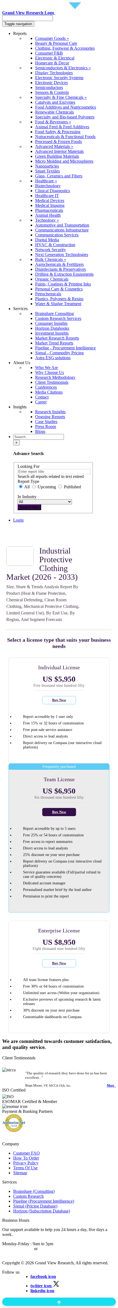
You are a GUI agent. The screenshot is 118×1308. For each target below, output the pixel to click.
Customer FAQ (26, 1153)
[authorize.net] (15, 1130)
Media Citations (49, 392)
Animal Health (48, 215)
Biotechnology (48, 185)
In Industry (27, 496)
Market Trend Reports (54, 343)
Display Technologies (54, 72)
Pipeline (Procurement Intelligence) (43, 1201)
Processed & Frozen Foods (58, 141)
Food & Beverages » (53, 122)
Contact (42, 397)
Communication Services (56, 235)
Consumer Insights (51, 323)
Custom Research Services (58, 318)
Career (41, 402)
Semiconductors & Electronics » (63, 68)
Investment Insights (52, 333)
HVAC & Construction (55, 244)
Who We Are (46, 367)
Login (18, 520)
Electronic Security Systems (59, 77)
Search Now (29, 507)
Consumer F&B (49, 53)
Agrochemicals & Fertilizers (59, 264)
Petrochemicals (48, 294)
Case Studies (46, 421)
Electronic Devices (51, 82)
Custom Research (28, 1196)
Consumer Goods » (52, 38)
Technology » (47, 220)
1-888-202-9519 (53, 1248)
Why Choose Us (49, 372)
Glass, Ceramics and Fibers (58, 176)
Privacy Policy (25, 1163)
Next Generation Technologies (61, 254)
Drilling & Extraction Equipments (64, 274)
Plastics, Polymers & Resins (59, 298)
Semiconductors (49, 87)
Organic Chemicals (51, 279)
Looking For (29, 466)
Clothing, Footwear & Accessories (65, 48)
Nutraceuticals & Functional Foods (65, 136)
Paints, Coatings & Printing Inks (63, 284)
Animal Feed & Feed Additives (62, 126)
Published (72, 486)
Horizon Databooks (52, 328)
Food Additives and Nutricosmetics (65, 107)
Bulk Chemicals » (50, 259)
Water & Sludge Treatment (58, 303)
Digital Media (47, 239)
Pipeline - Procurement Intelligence (65, 348)
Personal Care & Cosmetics (59, 289)
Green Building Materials (57, 156)
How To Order (26, 1158)
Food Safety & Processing (57, 131)
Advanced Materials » (54, 146)
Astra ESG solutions (53, 357)
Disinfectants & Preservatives (60, 269)
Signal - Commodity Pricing (59, 352)
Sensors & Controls (52, 92)
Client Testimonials (51, 382)
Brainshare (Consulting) (34, 1191)
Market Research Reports (57, 338)
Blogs (40, 431)
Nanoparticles (47, 166)
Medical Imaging (49, 205)
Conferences (46, 387)
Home (18, 529)
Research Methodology (55, 377)
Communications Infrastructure (62, 230)
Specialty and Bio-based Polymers (64, 117)
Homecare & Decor (52, 63)
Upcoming (46, 486)
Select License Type (30, 539)
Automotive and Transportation (62, 225)
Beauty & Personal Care (56, 43)
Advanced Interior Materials (59, 151)
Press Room (45, 426)
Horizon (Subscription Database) (41, 1211)
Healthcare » (46, 181)
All (27, 486)
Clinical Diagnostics (52, 190)
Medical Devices (49, 200)
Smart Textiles (47, 171)
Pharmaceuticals (49, 210)
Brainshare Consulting (54, 313)
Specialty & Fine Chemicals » (61, 97)
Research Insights (50, 411)
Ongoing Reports (50, 416)
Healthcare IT (47, 195)
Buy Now (59, 700)
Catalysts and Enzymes (55, 102)
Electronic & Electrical (54, 58)
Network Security (50, 249)
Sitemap (20, 1172)
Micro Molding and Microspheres (64, 161)
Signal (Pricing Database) (35, 1206)
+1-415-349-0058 (17, 1248)
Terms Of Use (25, 1168)
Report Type (28, 481)
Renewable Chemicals (54, 112)
